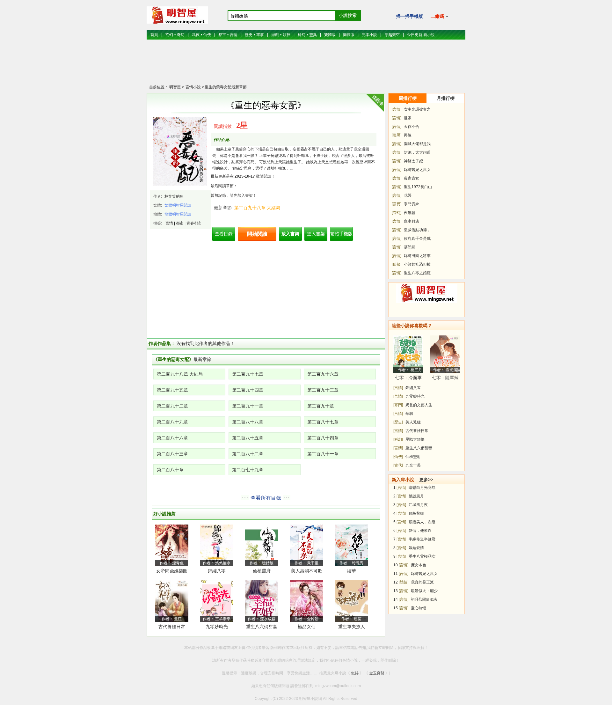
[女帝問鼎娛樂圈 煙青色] (171, 544)
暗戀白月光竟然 (422, 487)
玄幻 (169, 35)
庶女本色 (418, 565)
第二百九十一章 (247, 405)
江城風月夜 (418, 505)
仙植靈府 (262, 570)
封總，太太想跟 (417, 152)
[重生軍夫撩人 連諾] (351, 600)
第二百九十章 (320, 405)
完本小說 (369, 35)
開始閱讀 (257, 234)
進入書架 (316, 233)
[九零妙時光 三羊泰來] (216, 600)
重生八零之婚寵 (417, 273)
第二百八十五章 (247, 437)
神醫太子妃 (413, 161)
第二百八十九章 (172, 421)
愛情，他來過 (420, 530)
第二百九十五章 (172, 390)
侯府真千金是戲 (417, 238)
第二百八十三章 (172, 453)
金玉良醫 (376, 673)
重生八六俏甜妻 (261, 626)
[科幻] (398, 439)
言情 (233, 35)
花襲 (408, 195)
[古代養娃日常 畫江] (171, 600)
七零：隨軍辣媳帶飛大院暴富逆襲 (445, 378)
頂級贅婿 (416, 513)
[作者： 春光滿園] (445, 354)
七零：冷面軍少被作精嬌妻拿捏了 (408, 378)
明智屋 (175, 87)
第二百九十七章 (247, 374)
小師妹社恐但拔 (417, 264)
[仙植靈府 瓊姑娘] (261, 544)
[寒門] (398, 405)
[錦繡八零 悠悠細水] (216, 544)
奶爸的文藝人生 (418, 405)
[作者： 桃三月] (408, 354)
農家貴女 (411, 178)
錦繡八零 (217, 570)
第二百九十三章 (323, 390)
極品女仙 (307, 626)
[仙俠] (396, 264)
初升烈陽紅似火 (424, 599)
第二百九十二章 (172, 405)
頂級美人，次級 (422, 522)
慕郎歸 (409, 247)
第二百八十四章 (323, 437)
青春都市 (194, 223)
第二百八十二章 (247, 453)
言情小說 (193, 87)
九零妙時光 (217, 626)
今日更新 (414, 35)
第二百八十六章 (172, 437)
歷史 (248, 35)
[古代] (398, 465)
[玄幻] (396, 212)
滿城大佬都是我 (417, 144)
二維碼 (438, 16)
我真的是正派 (422, 582)
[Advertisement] (306, 65)
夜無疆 (409, 212)
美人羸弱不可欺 (306, 570)
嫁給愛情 (416, 548)
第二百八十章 (170, 469)
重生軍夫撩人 (351, 626)
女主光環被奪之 (417, 109)
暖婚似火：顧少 (424, 591)
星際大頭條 (415, 439)
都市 (222, 35)
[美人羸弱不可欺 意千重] (306, 544)
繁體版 (330, 35)
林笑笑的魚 (174, 196)
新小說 (429, 35)
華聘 (409, 413)
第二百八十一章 (323, 453)
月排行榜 (446, 98)
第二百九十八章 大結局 (257, 207)
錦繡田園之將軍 (417, 255)
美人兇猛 (413, 422)
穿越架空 (392, 35)
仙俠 (207, 35)
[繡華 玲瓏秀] (351, 544)
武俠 (196, 35)
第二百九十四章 (247, 390)
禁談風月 (416, 496)
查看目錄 (224, 233)
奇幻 (181, 35)
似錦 (355, 673)
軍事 (260, 35)
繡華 (351, 570)
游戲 (275, 35)
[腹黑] (396, 135)
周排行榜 (408, 98)
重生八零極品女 (422, 556)
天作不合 (411, 126)
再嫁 (408, 135)
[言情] (396, 109)
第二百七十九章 (247, 469)
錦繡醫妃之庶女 (417, 169)
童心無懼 (418, 608)
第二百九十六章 (323, 374)
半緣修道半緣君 (422, 539)
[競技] (403, 582)
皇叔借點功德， (417, 230)
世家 (408, 118)
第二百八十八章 (247, 421)
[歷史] (398, 422)
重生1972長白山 (418, 187)
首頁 (154, 35)
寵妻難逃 (411, 221)
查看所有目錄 (266, 498)
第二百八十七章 (323, 421)
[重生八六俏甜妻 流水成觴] (261, 600)
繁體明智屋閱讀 (177, 205)
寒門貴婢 (411, 204)
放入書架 (290, 233)
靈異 (313, 35)
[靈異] (396, 204)
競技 (286, 35)
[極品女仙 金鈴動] (306, 600)
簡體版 (348, 35)
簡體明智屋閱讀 (177, 214)
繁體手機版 (341, 233)
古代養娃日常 (171, 626)
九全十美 (413, 465)
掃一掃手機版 (409, 16)
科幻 (301, 35)
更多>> (426, 479)
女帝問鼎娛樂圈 (171, 570)
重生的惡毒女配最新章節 (226, 87)
